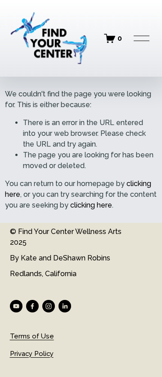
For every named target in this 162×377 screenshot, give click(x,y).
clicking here (91, 205)
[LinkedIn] (64, 306)
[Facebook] (32, 306)
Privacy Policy (32, 354)
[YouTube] (16, 306)
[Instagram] (48, 306)
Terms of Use (32, 336)
